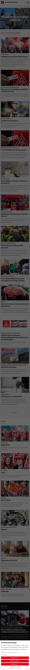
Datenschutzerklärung (13, 668)
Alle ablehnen (14, 664)
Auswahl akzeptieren (14, 661)
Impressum (18, 668)
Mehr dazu (14, 412)
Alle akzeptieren (14, 657)
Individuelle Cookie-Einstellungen (15, 666)
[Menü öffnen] (28, 2)
